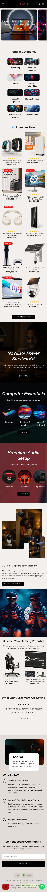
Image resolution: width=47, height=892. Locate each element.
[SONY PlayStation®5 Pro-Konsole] (12, 253)
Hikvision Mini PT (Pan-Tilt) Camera (34, 269)
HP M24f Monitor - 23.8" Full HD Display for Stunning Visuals (35, 198)
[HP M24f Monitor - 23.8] (35, 180)
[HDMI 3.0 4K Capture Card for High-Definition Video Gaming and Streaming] (35, 664)
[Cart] (43, 4)
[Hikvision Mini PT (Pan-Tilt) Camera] (35, 253)
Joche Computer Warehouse (26, 880)
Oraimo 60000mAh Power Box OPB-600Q (12, 196)
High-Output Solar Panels (35, 233)
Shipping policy (15, 888)
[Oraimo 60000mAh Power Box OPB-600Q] (12, 180)
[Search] (39, 4)
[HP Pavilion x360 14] (12, 287)
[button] (3, 4)
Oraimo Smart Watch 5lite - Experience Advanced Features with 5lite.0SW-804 (12, 162)
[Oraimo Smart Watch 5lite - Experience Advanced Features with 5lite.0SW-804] (12, 144)
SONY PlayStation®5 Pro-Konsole (12, 269)
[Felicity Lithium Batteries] (35, 144)
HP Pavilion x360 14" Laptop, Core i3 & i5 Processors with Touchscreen (12, 303)
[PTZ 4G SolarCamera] (35, 287)
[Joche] (23, 4)
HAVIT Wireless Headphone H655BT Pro (12, 234)
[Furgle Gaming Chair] (11, 664)
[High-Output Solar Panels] (35, 216)
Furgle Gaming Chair (11, 681)
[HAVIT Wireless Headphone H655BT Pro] (12, 216)
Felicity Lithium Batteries (35, 161)
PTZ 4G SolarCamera (34, 304)
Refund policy (10, 885)
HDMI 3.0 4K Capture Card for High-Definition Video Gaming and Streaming (35, 680)
